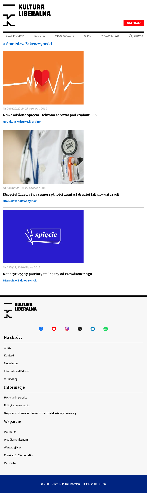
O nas (7, 347)
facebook (41, 329)
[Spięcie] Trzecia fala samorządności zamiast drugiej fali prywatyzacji (61, 194)
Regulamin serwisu (15, 397)
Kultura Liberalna (27, 15)
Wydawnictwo (110, 36)
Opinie (87, 36)
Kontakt (9, 355)
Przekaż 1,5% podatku (18, 455)
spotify (105, 329)
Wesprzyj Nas (13, 447)
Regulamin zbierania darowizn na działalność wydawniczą (40, 413)
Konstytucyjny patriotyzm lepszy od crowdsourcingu (47, 274)
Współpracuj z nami (16, 439)
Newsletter (11, 363)
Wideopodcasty (64, 36)
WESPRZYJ (133, 23)
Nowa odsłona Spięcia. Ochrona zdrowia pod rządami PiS (50, 115)
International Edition (16, 371)
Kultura (39, 36)
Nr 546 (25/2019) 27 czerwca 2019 (25, 108)
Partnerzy (10, 431)
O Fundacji (10, 379)
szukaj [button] (138, 36)
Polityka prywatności (17, 405)
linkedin (93, 329)
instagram (67, 329)
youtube (54, 329)
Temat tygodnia (14, 36)
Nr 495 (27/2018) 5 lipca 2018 (21, 267)
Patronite (10, 463)
